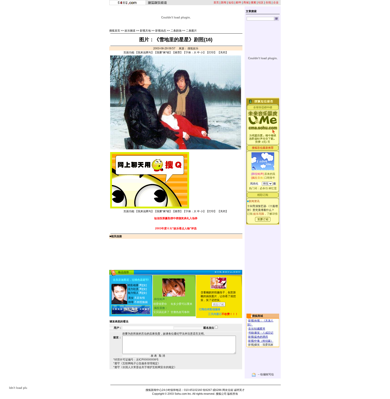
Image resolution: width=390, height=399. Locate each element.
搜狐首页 (114, 30)
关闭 (222, 52)
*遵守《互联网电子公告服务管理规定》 (136, 363)
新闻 (223, 2)
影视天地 (145, 30)
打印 (211, 52)
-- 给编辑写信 (266, 374)
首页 (216, 2)
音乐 (251, 328)
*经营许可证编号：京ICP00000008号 (136, 359)
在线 (268, 2)
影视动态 (160, 30)
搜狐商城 (257, 315)
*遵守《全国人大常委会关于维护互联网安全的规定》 (145, 367)
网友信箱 (227, 390)
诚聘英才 (239, 390)
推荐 (177, 52)
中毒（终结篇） (263, 340)
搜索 (253, 2)
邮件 (238, 2)
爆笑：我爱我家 (263, 344)
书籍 (251, 332)
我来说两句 (144, 52)
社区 (261, 2)
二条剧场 (176, 30)
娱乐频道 (130, 30)
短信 (231, 2)
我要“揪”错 (163, 52)
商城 (246, 2)
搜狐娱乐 (193, 48)
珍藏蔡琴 (259, 328)
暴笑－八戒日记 (263, 332)
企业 (276, 2)
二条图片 (191, 30)
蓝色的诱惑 (261, 336)
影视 (251, 320)
